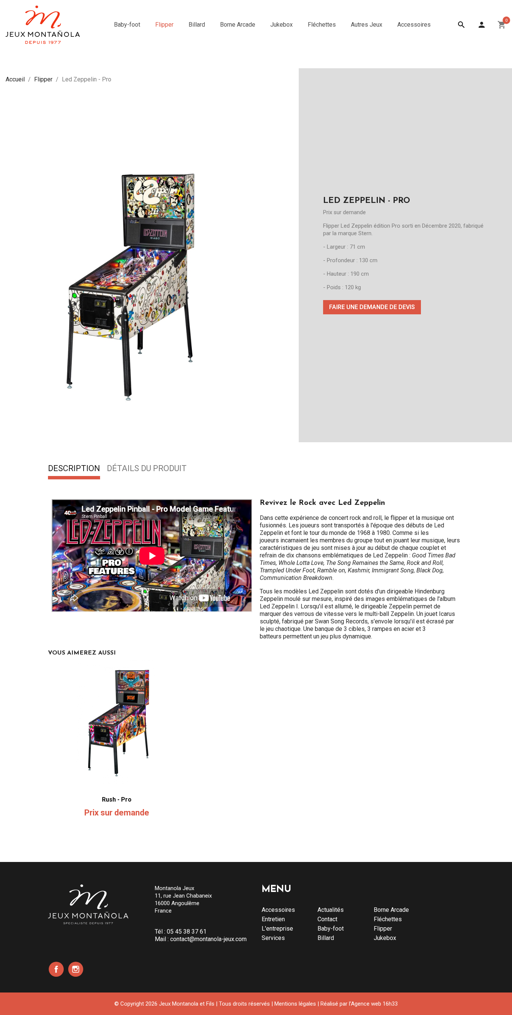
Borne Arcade (391, 909)
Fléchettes (388, 919)
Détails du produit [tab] (147, 469)
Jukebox (385, 937)
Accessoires (278, 909)
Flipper (383, 928)
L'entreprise (277, 928)
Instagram (75, 969)
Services (273, 937)
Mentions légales (295, 1003)
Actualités (330, 909)
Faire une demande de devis (372, 307)
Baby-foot (330, 928)
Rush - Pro (117, 799)
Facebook (56, 969)
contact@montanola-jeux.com (208, 939)
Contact (327, 919)
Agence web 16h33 (374, 1003)
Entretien (273, 919)
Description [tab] (74, 469)
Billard (325, 937)
